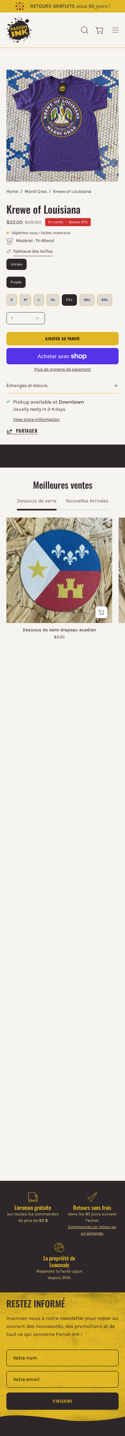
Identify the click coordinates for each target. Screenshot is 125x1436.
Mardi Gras (36, 191)
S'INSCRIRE (62, 1401)
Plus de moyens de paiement (62, 369)
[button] (83, 30)
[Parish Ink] (19, 30)
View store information (36, 419)
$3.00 (59, 637)
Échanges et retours (27, 385)
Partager (27, 431)
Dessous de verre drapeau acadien (59, 630)
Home (12, 191)
